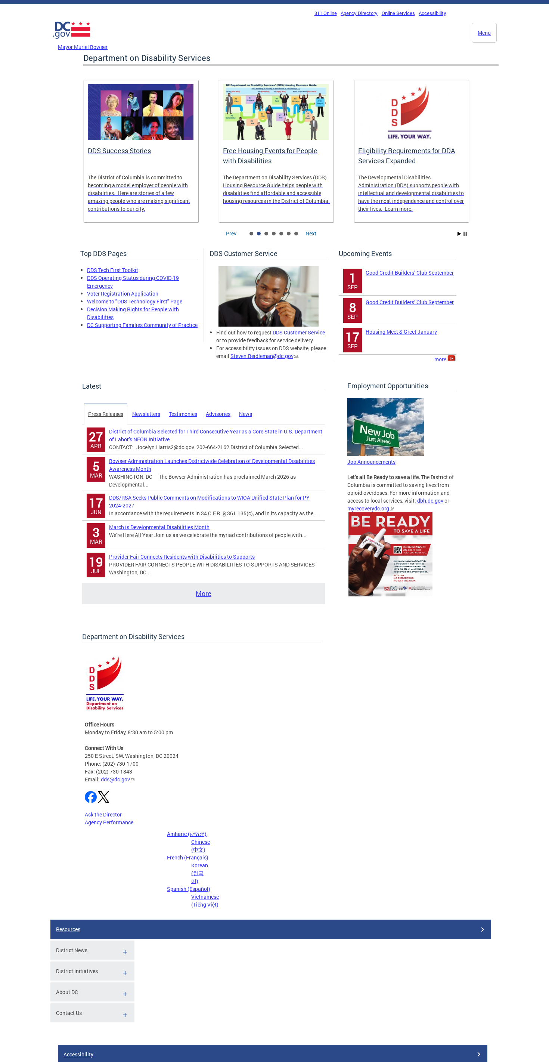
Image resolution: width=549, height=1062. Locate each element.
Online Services (398, 13)
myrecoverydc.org (368, 508)
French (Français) (187, 857)
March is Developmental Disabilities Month (159, 527)
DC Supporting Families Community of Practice (142, 324)
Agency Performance (109, 822)
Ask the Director (103, 814)
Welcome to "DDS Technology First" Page (134, 301)
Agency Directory (359, 13)
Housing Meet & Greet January (401, 331)
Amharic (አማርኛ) (187, 833)
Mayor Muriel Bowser (83, 46)
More (203, 593)
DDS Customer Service (299, 332)
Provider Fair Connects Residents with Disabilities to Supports (182, 556)
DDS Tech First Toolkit (112, 270)
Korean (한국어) (199, 873)
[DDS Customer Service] (268, 324)
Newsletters (146, 413)
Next (310, 233)
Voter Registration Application (122, 293)
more (440, 359)
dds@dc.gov (115, 779)
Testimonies (183, 413)
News (245, 413)
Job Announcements (371, 461)
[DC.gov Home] (71, 40)
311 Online (325, 13)
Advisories (218, 413)
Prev (231, 233)
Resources (68, 929)
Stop (465, 234)
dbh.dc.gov (429, 500)
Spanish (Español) (188, 888)
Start (459, 234)
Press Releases (105, 413)
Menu (484, 32)
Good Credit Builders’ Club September (410, 272)
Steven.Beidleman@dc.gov (261, 355)
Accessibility (432, 13)
